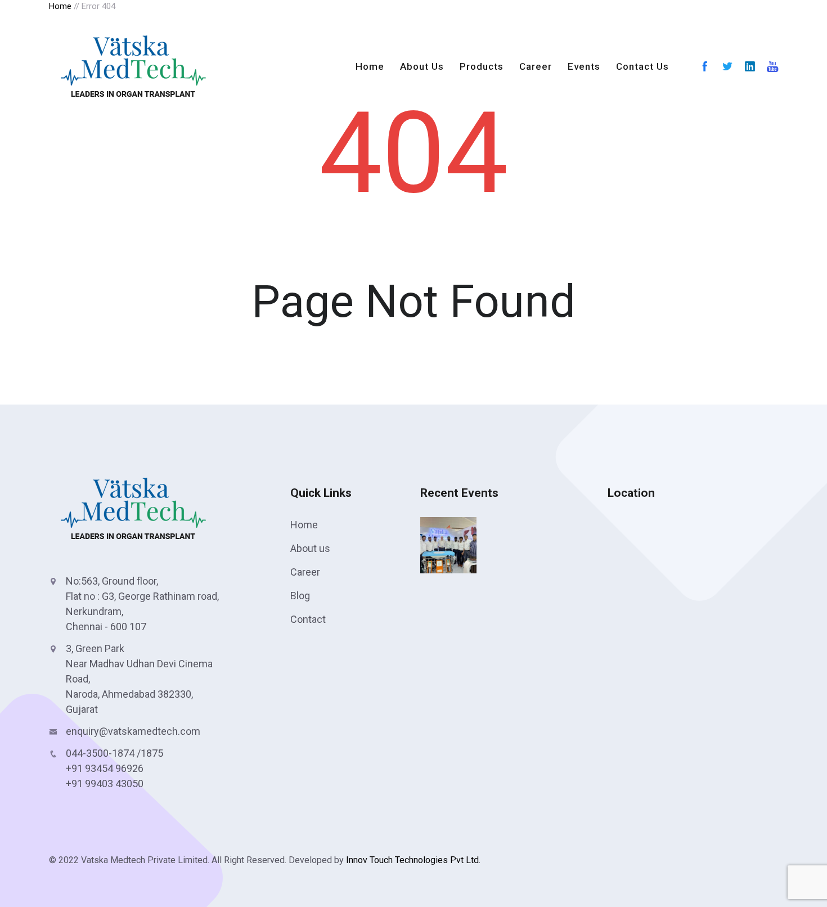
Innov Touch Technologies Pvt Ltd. (412, 860)
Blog (300, 595)
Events (584, 66)
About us (310, 548)
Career (535, 66)
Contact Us (642, 66)
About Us (422, 66)
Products (482, 66)
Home (370, 66)
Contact (308, 619)
